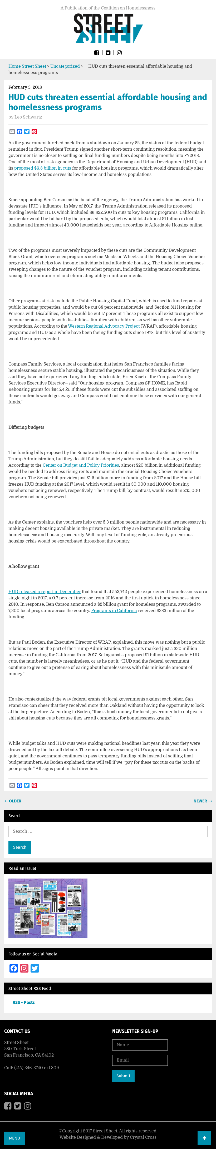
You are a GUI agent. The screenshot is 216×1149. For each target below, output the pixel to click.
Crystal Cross (143, 1137)
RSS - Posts (24, 1002)
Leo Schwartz (28, 117)
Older (14, 800)
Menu (14, 1138)
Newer (201, 800)
